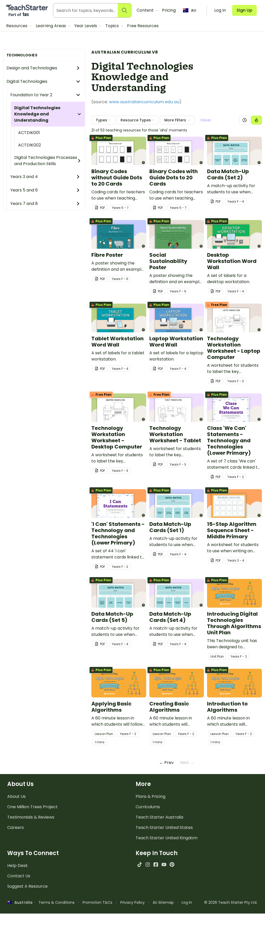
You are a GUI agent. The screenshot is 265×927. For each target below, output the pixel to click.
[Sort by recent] (244, 120)
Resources (17, 26)
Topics (112, 26)
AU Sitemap (163, 902)
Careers (15, 827)
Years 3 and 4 (24, 177)
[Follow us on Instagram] (148, 864)
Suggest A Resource (27, 886)
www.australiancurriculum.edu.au (144, 102)
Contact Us (18, 876)
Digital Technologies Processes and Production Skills (45, 160)
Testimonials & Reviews (30, 817)
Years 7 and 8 (24, 204)
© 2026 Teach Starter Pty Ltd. (230, 902)
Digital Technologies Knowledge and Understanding (37, 114)
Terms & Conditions (57, 902)
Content (146, 10)
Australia (22, 902)
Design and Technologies (31, 68)
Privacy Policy (132, 902)
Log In (187, 902)
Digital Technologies (26, 81)
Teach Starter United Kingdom (166, 838)
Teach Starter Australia (159, 817)
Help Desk (17, 866)
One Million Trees (32, 807)
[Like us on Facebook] (156, 864)
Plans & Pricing (150, 796)
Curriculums (148, 807)
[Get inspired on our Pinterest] (172, 864)
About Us (16, 796)
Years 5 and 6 (24, 190)
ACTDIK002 (29, 145)
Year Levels (86, 26)
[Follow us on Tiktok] (140, 864)
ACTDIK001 (29, 133)
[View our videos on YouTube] (164, 864)
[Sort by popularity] (256, 120)
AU (193, 10)
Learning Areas (51, 26)
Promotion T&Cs (97, 902)
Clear (205, 120)
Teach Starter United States (164, 827)
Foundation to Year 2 (31, 95)
